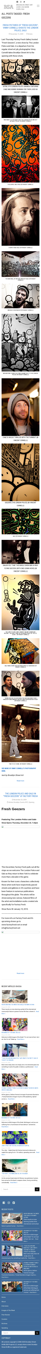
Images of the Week (8, 1310)
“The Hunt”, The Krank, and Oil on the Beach (15, 1173)
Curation (4, 1319)
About (4, 1301)
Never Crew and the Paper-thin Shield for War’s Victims (18, 1004)
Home (4, 1297)
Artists (30, 34)
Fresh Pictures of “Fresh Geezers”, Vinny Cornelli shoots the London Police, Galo (20, 28)
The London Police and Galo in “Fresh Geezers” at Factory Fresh (20, 795)
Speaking (5, 1328)
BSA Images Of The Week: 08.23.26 (11, 1032)
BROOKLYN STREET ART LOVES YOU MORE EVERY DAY (24, 7)
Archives (4, 1323)
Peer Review (6, 1315)
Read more (20, 781)
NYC (26, 802)
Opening (31, 802)
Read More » (21, 1039)
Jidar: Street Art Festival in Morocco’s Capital (15, 1145)
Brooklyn (16, 802)
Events (22, 802)
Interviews (5, 1306)
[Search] (37, 1189)
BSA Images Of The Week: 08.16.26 (11, 1118)
